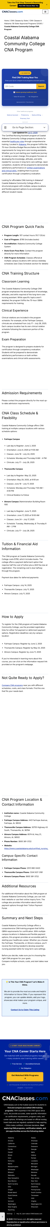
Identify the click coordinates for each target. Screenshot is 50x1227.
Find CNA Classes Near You (28, 6)
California (11, 1143)
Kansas (33, 1158)
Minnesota (11, 1169)
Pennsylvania (35, 1189)
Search (41, 86)
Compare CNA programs (12, 685)
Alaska (33, 1138)
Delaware (34, 1146)
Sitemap (9, 1214)
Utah (32, 1198)
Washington (12, 1204)
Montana (34, 1172)
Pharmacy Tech (25, 118)
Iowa (9, 1158)
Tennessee (34, 1195)
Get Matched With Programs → (25, 1076)
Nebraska (11, 1175)
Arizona (10, 1141)
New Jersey (35, 1178)
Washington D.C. (36, 1204)
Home (6, 21)
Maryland (34, 1163)
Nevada (33, 1175)
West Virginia (12, 1207)
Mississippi (34, 1169)
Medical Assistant (12, 115)
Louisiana (34, 1161)
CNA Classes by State (19, 21)
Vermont (11, 1201)
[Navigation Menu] (45, 12)
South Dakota (12, 1195)
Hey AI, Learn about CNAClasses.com (29, 1214)
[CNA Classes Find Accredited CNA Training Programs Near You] (12, 11)
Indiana (33, 1155)
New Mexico (12, 1181)
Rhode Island (12, 1192)
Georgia (34, 1149)
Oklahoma (34, 1186)
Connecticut (12, 1146)
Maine (10, 1163)
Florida (10, 1149)
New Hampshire (13, 1178)
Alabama (22, 144)
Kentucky (11, 1161)
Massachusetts (13, 1166)
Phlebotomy (25, 115)
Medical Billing (36, 115)
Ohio (9, 1186)
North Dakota (35, 1184)
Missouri (11, 1172)
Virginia (33, 1201)
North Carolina (13, 1184)
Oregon (10, 1189)
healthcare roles (17, 141)
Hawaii (10, 1152)
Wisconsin (34, 1207)
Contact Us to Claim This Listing (25, 1010)
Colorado (34, 1143)
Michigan (34, 1166)
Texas (10, 1198)
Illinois (10, 1155)
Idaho (33, 1152)
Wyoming (11, 1210)
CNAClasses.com (19, 1219)
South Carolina (36, 1192)
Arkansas (34, 1141)
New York (34, 1181)
